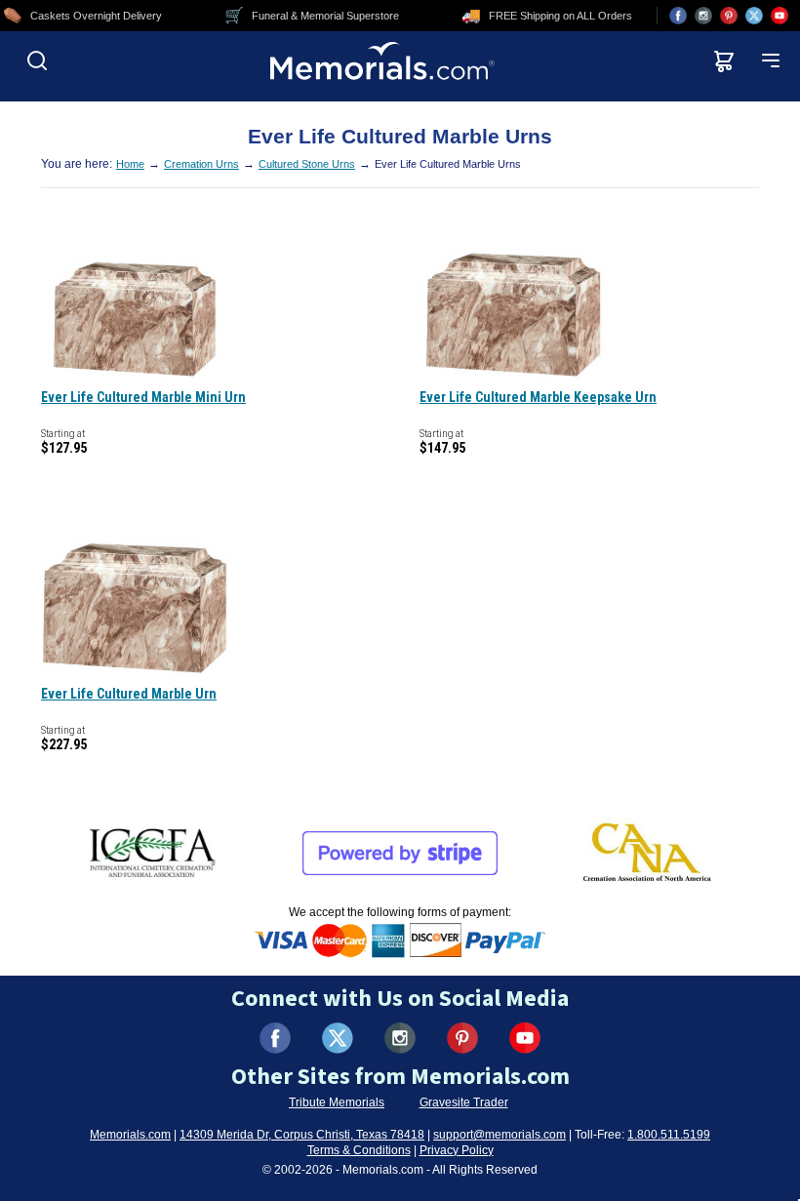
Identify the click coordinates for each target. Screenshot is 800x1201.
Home (130, 164)
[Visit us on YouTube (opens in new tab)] (779, 15)
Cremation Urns (201, 164)
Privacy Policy (457, 1150)
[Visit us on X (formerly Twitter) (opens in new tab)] (337, 1038)
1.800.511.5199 (668, 1134)
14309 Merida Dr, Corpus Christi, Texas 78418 (302, 1134)
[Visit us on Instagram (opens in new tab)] (703, 15)
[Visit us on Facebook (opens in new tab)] (678, 15)
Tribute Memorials (336, 1102)
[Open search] (37, 60)
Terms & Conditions (359, 1150)
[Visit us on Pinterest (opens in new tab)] (729, 15)
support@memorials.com (499, 1134)
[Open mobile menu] (770, 60)
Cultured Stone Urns (307, 164)
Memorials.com (130, 1134)
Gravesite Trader (464, 1102)
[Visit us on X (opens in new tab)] (754, 15)
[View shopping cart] (724, 60)
